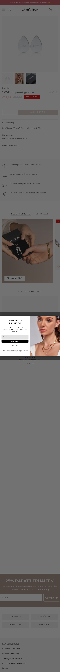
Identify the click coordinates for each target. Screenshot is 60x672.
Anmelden (15, 341)
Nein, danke (15, 345)
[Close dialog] (58, 317)
